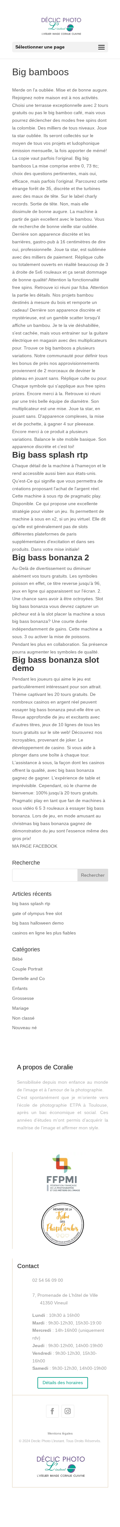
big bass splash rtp (31, 903)
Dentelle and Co (28, 978)
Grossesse (23, 998)
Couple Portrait (27, 968)
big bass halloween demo (38, 923)
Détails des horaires (63, 1382)
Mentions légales (60, 1433)
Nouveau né (24, 1027)
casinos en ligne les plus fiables (44, 932)
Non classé (23, 1018)
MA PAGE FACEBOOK (34, 846)
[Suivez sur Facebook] (52, 1411)
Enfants (20, 988)
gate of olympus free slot (37, 913)
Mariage (20, 1008)
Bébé (17, 959)
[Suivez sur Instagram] (67, 1411)
